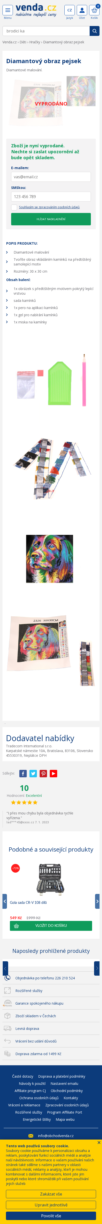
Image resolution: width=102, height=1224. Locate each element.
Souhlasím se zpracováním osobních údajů (49, 207)
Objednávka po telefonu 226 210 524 (45, 978)
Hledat (95, 31)
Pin (43, 773)
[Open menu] (7, 10)
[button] (51, 926)
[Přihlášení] (82, 10)
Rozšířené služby (28, 990)
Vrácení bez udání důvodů (36, 1041)
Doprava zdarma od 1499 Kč (38, 1053)
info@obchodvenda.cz (56, 1135)
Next (95, 968)
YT (53, 773)
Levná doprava (27, 1028)
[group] (51, 897)
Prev (9, 968)
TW (33, 773)
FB (23, 773)
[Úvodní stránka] (36, 11)
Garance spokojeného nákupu (39, 1003)
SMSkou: (18, 187)
